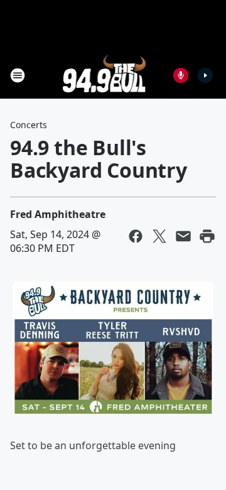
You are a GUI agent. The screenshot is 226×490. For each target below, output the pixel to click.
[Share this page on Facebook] (135, 236)
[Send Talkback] (180, 75)
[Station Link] (104, 75)
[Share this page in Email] (183, 236)
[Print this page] (207, 236)
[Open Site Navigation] (17, 75)
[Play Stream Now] (205, 75)
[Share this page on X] (159, 236)
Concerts (28, 125)
